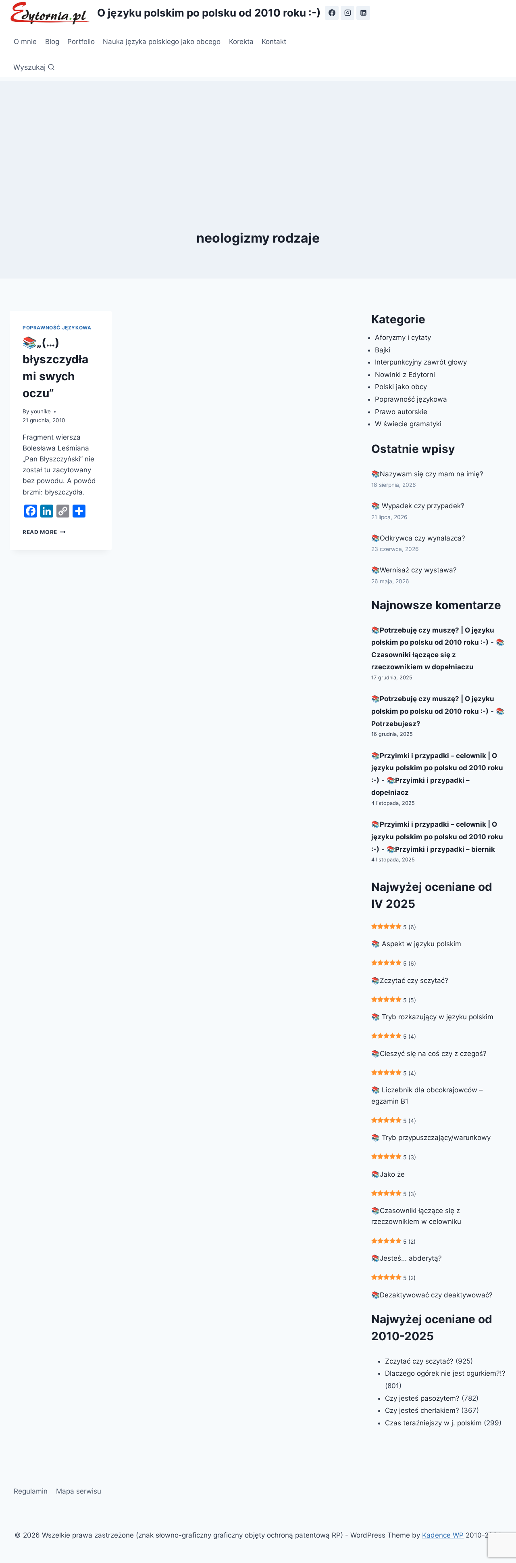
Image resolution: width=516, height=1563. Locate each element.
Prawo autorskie (401, 412)
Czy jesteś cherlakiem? (423, 1410)
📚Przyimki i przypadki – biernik (441, 849)
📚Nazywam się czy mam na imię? (427, 474)
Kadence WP (443, 1535)
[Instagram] (347, 13)
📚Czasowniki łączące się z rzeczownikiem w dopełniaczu (437, 654)
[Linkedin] (363, 13)
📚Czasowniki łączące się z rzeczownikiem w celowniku (416, 1216)
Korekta (241, 42)
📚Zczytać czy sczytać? (409, 980)
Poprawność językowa (57, 328)
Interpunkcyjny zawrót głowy (421, 362)
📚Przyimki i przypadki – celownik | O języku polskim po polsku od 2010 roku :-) (437, 768)
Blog (52, 42)
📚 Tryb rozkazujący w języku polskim (432, 1017)
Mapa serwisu (78, 1491)
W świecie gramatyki (408, 424)
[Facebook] (332, 13)
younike (41, 411)
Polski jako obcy (401, 387)
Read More (44, 532)
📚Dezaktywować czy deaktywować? (432, 1295)
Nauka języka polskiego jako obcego (162, 42)
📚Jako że (388, 1174)
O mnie (25, 42)
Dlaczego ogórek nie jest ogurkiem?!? (445, 1373)
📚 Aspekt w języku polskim (416, 944)
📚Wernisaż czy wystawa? (414, 570)
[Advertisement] (258, 137)
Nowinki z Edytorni (405, 375)
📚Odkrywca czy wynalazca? (418, 538)
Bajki (382, 350)
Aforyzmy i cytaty (403, 337)
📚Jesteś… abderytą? (406, 1258)
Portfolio (81, 42)
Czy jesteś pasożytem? (422, 1398)
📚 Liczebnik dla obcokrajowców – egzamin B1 (427, 1095)
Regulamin (31, 1491)
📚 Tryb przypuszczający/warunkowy (431, 1137)
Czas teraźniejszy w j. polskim (433, 1423)
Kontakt (274, 42)
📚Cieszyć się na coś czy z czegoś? (429, 1054)
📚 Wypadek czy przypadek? (417, 506)
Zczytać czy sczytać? (419, 1361)
